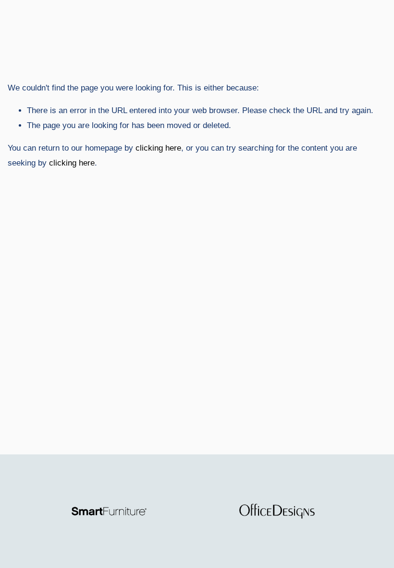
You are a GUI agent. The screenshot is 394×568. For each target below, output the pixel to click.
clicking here (158, 148)
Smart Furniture (52, 32)
